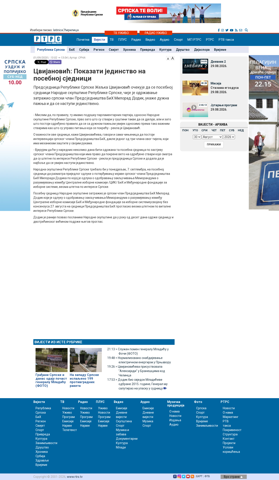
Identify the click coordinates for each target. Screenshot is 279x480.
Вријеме (220, 49)
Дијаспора (202, 49)
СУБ (231, 130)
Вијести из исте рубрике (58, 342)
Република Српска (51, 49)
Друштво (183, 49)
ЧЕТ (214, 130)
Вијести (99, 40)
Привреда (147, 49)
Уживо (67, 412)
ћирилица (72, 30)
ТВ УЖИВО (121, 33)
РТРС (210, 40)
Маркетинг (230, 417)
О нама (174, 411)
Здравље (42, 460)
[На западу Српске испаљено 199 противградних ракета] (86, 358)
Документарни (127, 438)
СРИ (204, 130)
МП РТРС (194, 40)
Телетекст (69, 430)
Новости (68, 408)
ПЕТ (222, 130)
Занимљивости (46, 443)
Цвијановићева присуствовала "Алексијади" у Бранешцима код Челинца (136, 371)
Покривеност (232, 430)
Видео (150, 40)
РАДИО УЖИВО (156, 33)
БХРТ (199, 476)
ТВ (112, 40)
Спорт (178, 40)
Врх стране (232, 476)
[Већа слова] (173, 58)
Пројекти (229, 443)
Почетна (83, 40)
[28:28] (195, 87)
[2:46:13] (195, 109)
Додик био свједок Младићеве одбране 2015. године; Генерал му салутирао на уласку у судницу (137, 384)
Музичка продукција (175, 403)
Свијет (114, 49)
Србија (84, 49)
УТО (195, 130)
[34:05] (195, 66)
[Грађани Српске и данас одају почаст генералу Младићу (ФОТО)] (52, 358)
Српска (201, 408)
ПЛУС (122, 40)
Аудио (164, 40)
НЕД (241, 130)
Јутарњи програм (224, 105)
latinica (58, 30)
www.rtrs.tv (75, 476)
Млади (121, 447)
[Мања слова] (168, 58)
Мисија (216, 83)
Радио (136, 40)
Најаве (67, 425)
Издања (175, 420)
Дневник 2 (218, 61)
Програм (68, 417)
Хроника (129, 49)
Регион (99, 49)
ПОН (185, 130)
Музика (148, 421)
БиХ (72, 49)
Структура (230, 434)
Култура (165, 49)
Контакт (229, 438)
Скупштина (124, 421)
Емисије (68, 421)
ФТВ (207, 476)
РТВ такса (226, 40)
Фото (198, 402)
